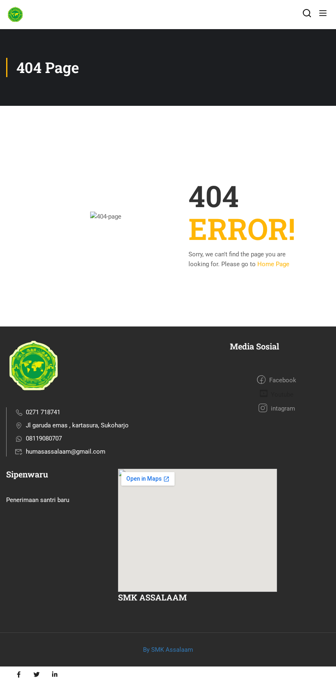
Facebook (282, 380)
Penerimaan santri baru (37, 500)
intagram (282, 408)
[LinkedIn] (54, 675)
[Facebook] (18, 675)
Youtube (281, 394)
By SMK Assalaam (168, 649)
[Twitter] (36, 675)
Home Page (273, 264)
